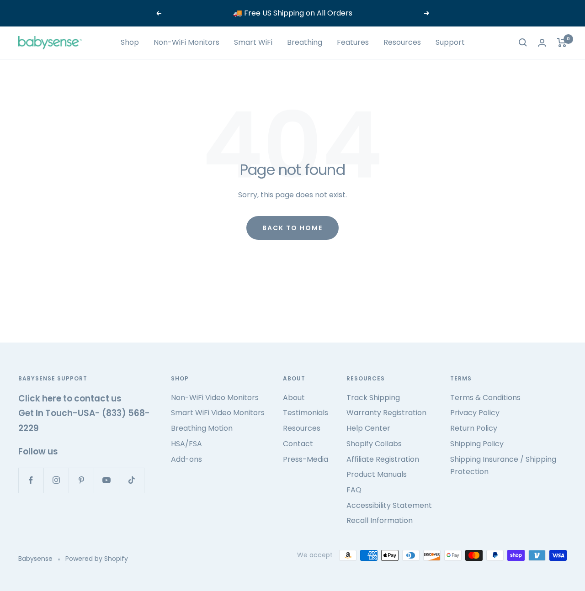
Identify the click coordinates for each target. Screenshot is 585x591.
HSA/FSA (186, 443)
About (294, 397)
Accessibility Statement (389, 505)
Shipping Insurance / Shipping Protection (503, 465)
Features (353, 42)
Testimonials (305, 412)
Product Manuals (376, 474)
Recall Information (379, 520)
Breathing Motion (202, 428)
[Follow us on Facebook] (30, 480)
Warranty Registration (386, 412)
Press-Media (305, 459)
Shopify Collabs (374, 443)
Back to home (292, 227)
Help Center (368, 428)
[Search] (523, 42)
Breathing (304, 42)
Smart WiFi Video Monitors (218, 412)
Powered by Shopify (96, 558)
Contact (298, 443)
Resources (402, 42)
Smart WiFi (253, 42)
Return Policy (473, 428)
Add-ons (186, 459)
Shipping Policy (477, 443)
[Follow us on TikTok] (131, 480)
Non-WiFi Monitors (186, 42)
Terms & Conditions (485, 397)
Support (450, 42)
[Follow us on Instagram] (56, 480)
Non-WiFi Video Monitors (215, 397)
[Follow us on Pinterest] (81, 480)
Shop (130, 42)
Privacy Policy (475, 412)
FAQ (354, 490)
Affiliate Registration (382, 459)
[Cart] (562, 42)
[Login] (542, 43)
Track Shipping (373, 397)
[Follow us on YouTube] (106, 480)
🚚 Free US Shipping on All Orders (292, 13)
